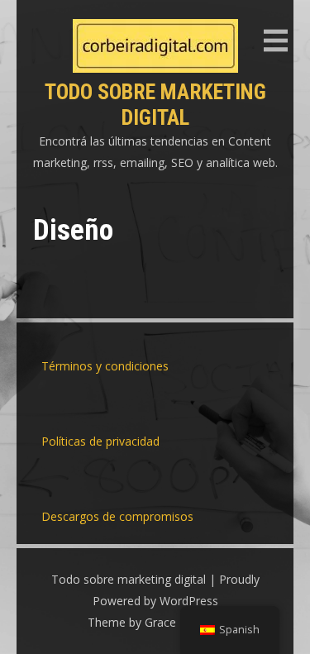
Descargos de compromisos (117, 516)
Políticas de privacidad (100, 441)
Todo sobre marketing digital (155, 104)
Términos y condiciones (105, 366)
